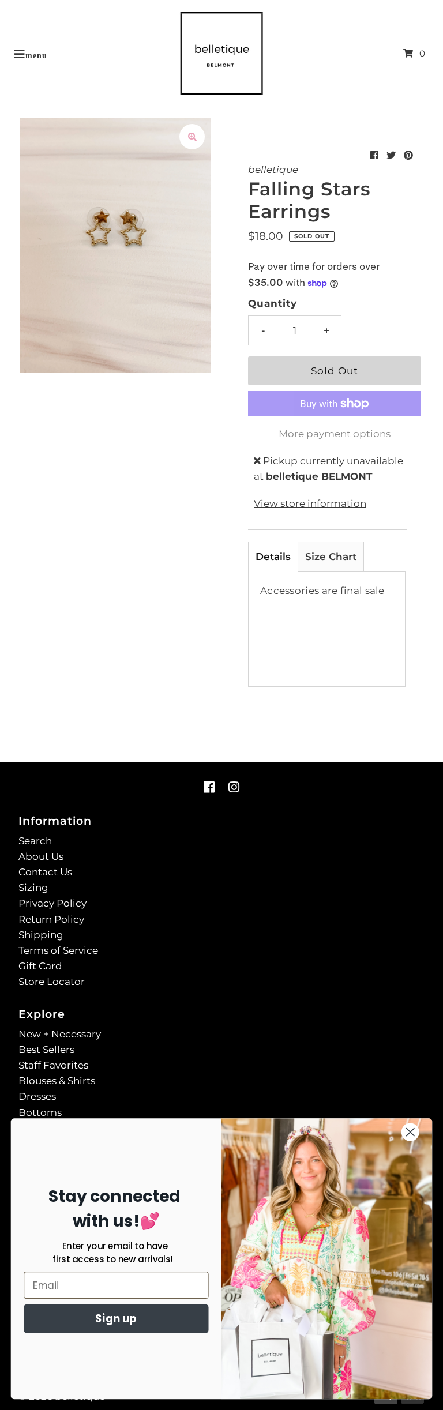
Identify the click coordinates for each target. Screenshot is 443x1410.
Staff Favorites (53, 1065)
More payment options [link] (335, 433)
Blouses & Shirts (56, 1080)
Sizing (33, 887)
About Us (40, 856)
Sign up (116, 1318)
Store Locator (51, 981)
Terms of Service (58, 950)
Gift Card (40, 966)
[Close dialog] (410, 1132)
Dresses (37, 1096)
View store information (310, 503)
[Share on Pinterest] (408, 155)
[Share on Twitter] (391, 155)
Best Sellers (46, 1049)
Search (35, 841)
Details (273, 556)
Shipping (40, 935)
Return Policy (51, 919)
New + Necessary (59, 1034)
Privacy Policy (52, 903)
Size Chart (330, 556)
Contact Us (45, 872)
